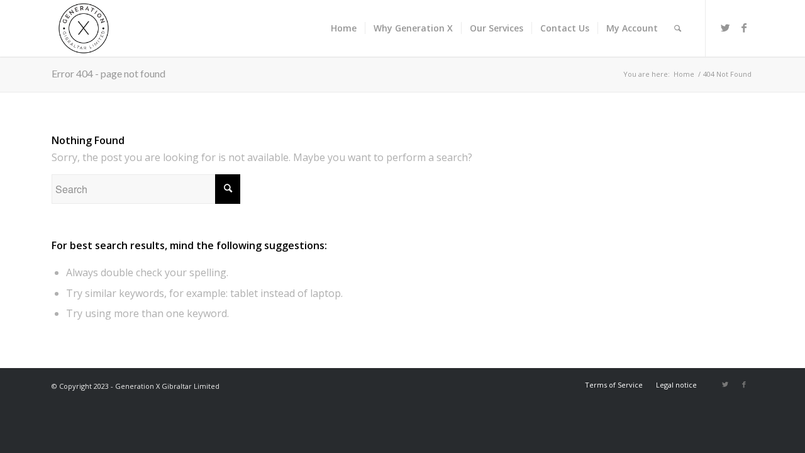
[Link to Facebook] (744, 27)
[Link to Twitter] (725, 27)
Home (684, 74)
